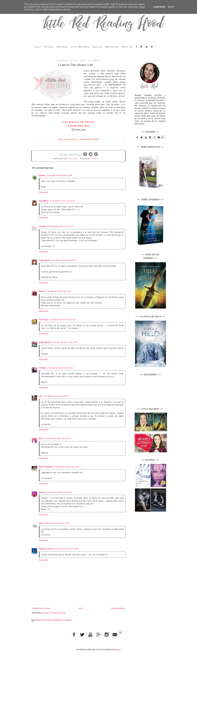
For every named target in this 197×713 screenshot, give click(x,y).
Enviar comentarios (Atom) (54, 613)
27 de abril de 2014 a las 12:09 (60, 226)
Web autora (112, 46)
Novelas (97, 46)
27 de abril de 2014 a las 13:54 (64, 342)
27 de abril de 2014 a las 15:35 (55, 396)
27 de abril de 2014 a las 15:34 (60, 368)
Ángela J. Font (45, 549)
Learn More (159, 7)
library (95, 158)
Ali (40, 396)
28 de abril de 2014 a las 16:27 (57, 523)
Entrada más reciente (41, 608)
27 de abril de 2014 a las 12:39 (62, 320)
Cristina (42, 368)
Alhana (42, 175)
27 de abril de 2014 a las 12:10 (63, 260)
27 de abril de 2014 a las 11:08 (59, 175)
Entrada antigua (118, 608)
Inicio (38, 46)
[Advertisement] (32, 678)
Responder (43, 192)
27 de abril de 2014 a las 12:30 (58, 291)
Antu (41, 523)
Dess (41, 438)
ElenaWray (43, 201)
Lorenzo (42, 226)
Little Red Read (80, 46)
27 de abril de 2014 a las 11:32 (62, 201)
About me (127, 46)
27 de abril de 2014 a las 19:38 (59, 492)
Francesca (43, 320)
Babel (41, 291)
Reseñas (48, 46)
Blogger (117, 649)
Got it (171, 7)
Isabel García (44, 342)
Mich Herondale (46, 467)
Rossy (42, 492)
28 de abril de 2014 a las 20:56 (65, 549)
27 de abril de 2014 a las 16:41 (67, 467)
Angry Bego (44, 260)
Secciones (62, 46)
